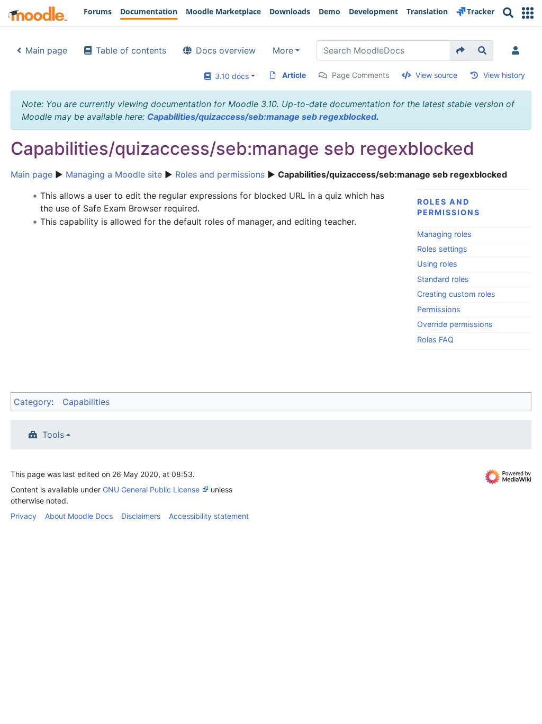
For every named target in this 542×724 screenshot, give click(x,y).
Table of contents (131, 50)
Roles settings (442, 248)
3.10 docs (230, 76)
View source (436, 75)
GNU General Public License (151, 489)
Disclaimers (140, 515)
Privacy (24, 515)
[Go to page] (461, 50)
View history (504, 75)
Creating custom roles (456, 293)
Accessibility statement (209, 515)
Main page (46, 50)
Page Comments (360, 75)
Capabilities (86, 401)
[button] (528, 13)
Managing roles (444, 234)
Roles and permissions (220, 174)
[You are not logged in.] (517, 50)
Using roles (437, 263)
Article (294, 75)
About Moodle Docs (79, 515)
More (283, 50)
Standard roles (443, 279)
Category (32, 401)
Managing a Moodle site (114, 174)
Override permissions (455, 324)
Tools (53, 434)
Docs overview (226, 50)
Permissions (438, 309)
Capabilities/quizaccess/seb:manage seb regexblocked (261, 116)
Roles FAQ (435, 339)
